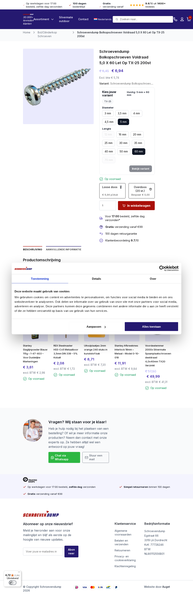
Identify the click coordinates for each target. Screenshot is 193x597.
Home (26, 32)
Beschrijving (32, 249)
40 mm (109, 151)
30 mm (123, 142)
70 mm (109, 159)
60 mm (139, 151)
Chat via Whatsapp (61, 457)
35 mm (138, 142)
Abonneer (71, 551)
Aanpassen (94, 326)
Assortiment (41, 19)
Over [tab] (153, 278)
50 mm (124, 151)
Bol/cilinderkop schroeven (47, 34)
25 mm (109, 142)
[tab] (32, 249)
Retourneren (122, 550)
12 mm (108, 134)
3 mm (108, 113)
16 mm (122, 134)
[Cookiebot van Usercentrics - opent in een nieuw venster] (162, 268)
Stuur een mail (95, 457)
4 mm (136, 113)
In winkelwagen (138, 205)
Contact (83, 19)
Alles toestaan (151, 326)
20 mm (137, 134)
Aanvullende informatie (63, 249)
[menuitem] (103, 19)
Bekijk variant (140, 168)
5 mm (123, 121)
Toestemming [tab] (40, 278)
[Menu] (19, 573)
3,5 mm (122, 113)
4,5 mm (109, 121)
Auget (166, 586)
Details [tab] (96, 278)
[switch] (12, 582)
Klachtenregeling (125, 566)
